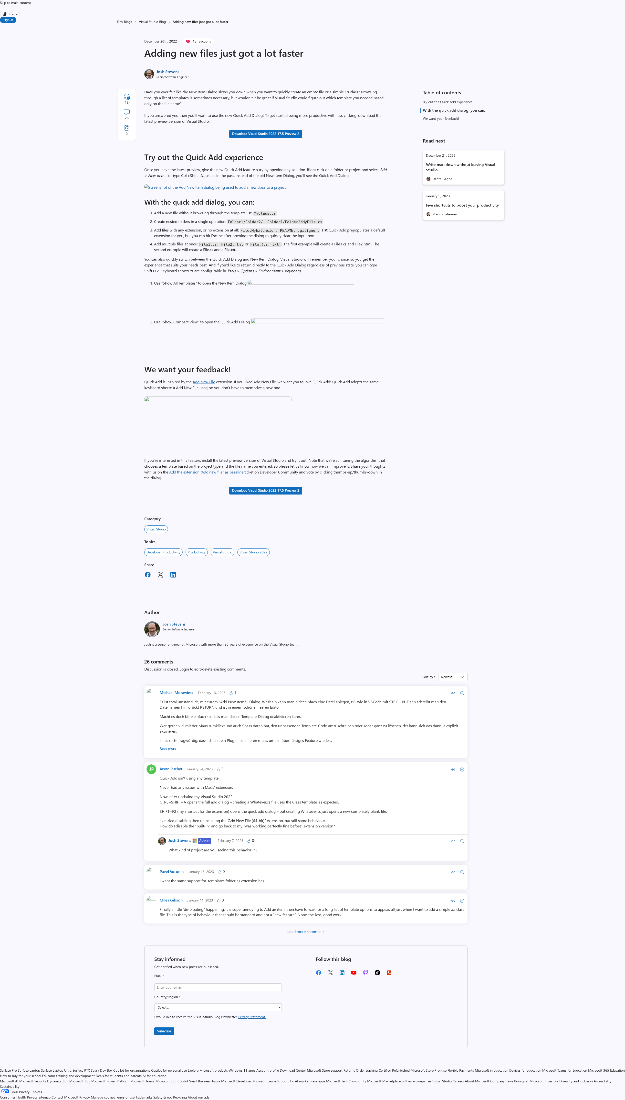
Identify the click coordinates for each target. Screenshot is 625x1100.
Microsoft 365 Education (606, 1070)
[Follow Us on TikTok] (377, 974)
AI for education (155, 1075)
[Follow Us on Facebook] (319, 974)
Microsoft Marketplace (384, 1081)
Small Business (200, 1081)
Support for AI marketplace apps (301, 1081)
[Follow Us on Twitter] (330, 974)
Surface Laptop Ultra (56, 1070)
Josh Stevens (167, 71)
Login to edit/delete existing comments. (212, 668)
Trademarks (143, 1097)
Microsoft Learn (264, 1081)
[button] (215, 187)
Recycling (180, 1097)
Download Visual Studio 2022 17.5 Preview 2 (265, 133)
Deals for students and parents (119, 1075)
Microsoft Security (32, 1081)
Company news (501, 1081)
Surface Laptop (29, 1070)
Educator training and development (68, 1075)
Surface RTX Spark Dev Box (92, 1070)
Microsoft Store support (325, 1070)
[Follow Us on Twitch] (366, 974)
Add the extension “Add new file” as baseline (206, 471)
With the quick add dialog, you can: (454, 110)
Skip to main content (15, 2)
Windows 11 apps (242, 1070)
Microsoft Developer (236, 1081)
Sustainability (10, 1086)
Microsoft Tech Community (346, 1081)
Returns (349, 1070)
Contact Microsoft (65, 1097)
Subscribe (164, 1031)
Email (159, 975)
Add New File (204, 381)
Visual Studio (156, 529)
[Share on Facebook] (147, 575)
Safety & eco (162, 1097)
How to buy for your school (20, 1075)
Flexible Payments (461, 1070)
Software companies (416, 1081)
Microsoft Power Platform (110, 1081)
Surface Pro (8, 1070)
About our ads (198, 1097)
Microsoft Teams (142, 1081)
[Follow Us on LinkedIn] (342, 974)
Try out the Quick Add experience (447, 101)
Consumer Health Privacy (19, 1097)
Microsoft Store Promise (429, 1070)
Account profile (267, 1070)
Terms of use (125, 1097)
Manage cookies (103, 1097)
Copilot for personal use (169, 1070)
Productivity (197, 552)
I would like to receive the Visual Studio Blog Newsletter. (210, 1016)
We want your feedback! (441, 118)
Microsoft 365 (79, 1081)
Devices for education (525, 1070)
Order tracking (367, 1070)
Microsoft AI (9, 1081)
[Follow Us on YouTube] (354, 974)
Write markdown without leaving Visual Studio (460, 167)
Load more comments (305, 931)
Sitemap (45, 1097)
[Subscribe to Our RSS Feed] (389, 974)
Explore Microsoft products (208, 1070)
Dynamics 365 (57, 1081)
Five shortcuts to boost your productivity (462, 205)
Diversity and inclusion (576, 1081)
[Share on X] (160, 575)
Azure (216, 1081)
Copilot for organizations (131, 1070)
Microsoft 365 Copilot (172, 1081)
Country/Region (167, 996)
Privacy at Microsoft (529, 1081)
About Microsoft (477, 1081)
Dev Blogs (124, 21)
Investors (551, 1081)
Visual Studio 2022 (254, 552)
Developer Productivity (163, 552)
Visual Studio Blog (152, 21)
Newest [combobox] (446, 676)
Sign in (8, 20)
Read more (168, 748)
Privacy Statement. (252, 1016)
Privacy (85, 1097)
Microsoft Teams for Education (564, 1070)
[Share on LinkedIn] (173, 575)
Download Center (293, 1070)
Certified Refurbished (394, 1070)
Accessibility (602, 1081)
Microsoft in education (491, 1070)
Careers (458, 1081)
